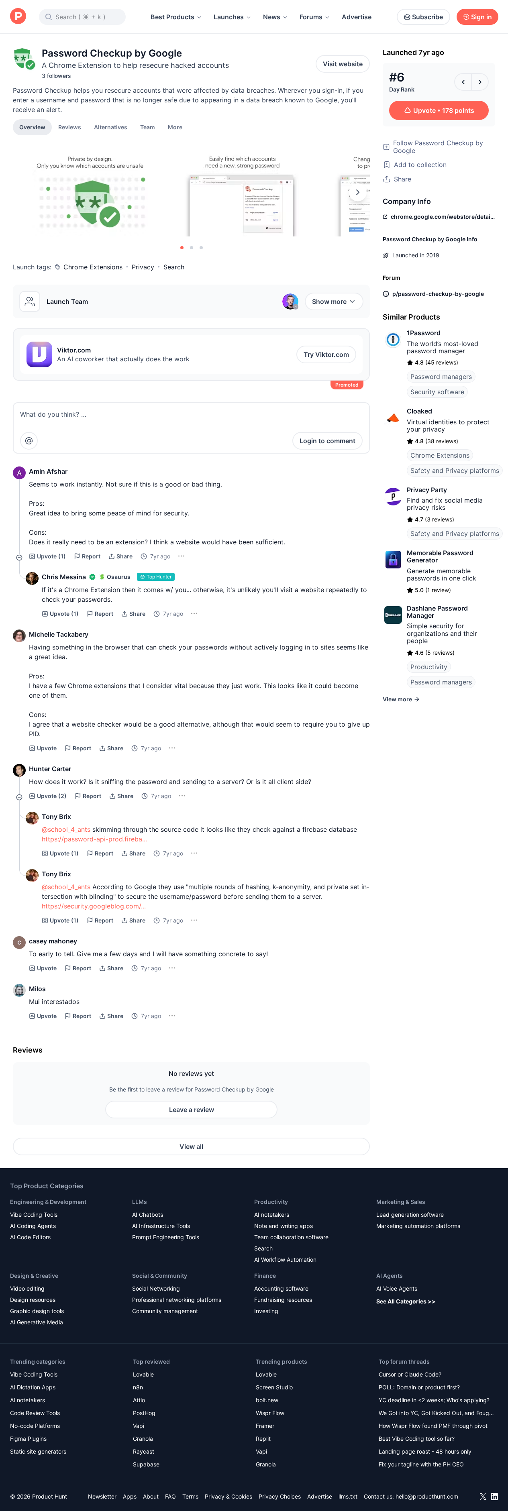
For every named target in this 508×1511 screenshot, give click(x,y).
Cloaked (419, 411)
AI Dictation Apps (32, 1387)
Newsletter (102, 1496)
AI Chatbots (147, 1214)
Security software (437, 392)
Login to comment (327, 441)
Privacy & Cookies (228, 1496)
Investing (266, 1310)
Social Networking (156, 1288)
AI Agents (389, 1275)
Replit (263, 1438)
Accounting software (281, 1288)
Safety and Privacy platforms (454, 470)
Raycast (143, 1451)
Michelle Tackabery (58, 634)
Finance (265, 1275)
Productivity (428, 667)
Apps (130, 1496)
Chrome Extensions (92, 267)
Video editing (27, 1288)
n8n (138, 1387)
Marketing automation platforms (418, 1225)
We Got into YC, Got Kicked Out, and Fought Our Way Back (436, 1413)
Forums (311, 17)
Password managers (441, 377)
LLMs (139, 1201)
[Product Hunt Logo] (18, 16)
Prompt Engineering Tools (165, 1237)
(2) (52, 795)
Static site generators (38, 1451)
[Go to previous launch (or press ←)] (463, 82)
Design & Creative (34, 1275)
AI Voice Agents (396, 1288)
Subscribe (427, 17)
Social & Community (159, 1275)
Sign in (481, 17)
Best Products (172, 17)
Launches (229, 17)
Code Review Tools (35, 1412)
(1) (51, 556)
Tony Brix (56, 817)
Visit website (343, 64)
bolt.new (267, 1400)
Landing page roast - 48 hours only (425, 1451)
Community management (165, 1310)
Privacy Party (427, 490)
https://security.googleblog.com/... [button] (94, 906)
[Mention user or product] (29, 441)
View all (191, 1146)
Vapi (138, 1425)
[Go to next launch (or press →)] (480, 82)
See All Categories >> (406, 1301)
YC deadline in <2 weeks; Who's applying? (434, 1400)
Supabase (146, 1464)
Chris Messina (64, 577)
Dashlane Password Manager (437, 611)
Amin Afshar (48, 471)
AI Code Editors (30, 1237)
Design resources (32, 1299)
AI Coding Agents (33, 1225)
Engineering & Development (48, 1201)
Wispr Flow (270, 1412)
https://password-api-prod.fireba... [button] (94, 839)
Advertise (356, 17)
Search (173, 267)
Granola (143, 1438)
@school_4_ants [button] (66, 829)
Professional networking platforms (176, 1299)
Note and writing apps (283, 1225)
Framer (265, 1425)
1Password (424, 333)
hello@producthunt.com (427, 1496)
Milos (37, 989)
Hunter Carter (50, 769)
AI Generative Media (36, 1322)
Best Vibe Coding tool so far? (417, 1438)
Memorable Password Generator (440, 556)
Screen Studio (274, 1387)
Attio (139, 1400)
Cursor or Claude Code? (410, 1374)
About (151, 1496)
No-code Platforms (35, 1425)
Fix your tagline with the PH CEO (421, 1464)
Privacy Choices (280, 1496)
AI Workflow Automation (285, 1259)
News (271, 17)
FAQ (170, 1496)
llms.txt (348, 1496)
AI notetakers (271, 1214)
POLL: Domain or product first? (419, 1387)
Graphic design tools (37, 1310)
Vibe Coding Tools (33, 1214)
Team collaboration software (291, 1237)
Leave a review (191, 1110)
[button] (175, 127)
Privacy (143, 267)
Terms (190, 1496)
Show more (329, 301)
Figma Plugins (28, 1438)
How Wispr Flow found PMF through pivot (433, 1425)
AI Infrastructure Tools (161, 1225)
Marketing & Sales (400, 1201)
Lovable (143, 1374)
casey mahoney (53, 941)
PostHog (144, 1412)
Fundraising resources (283, 1299)
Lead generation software (410, 1214)
